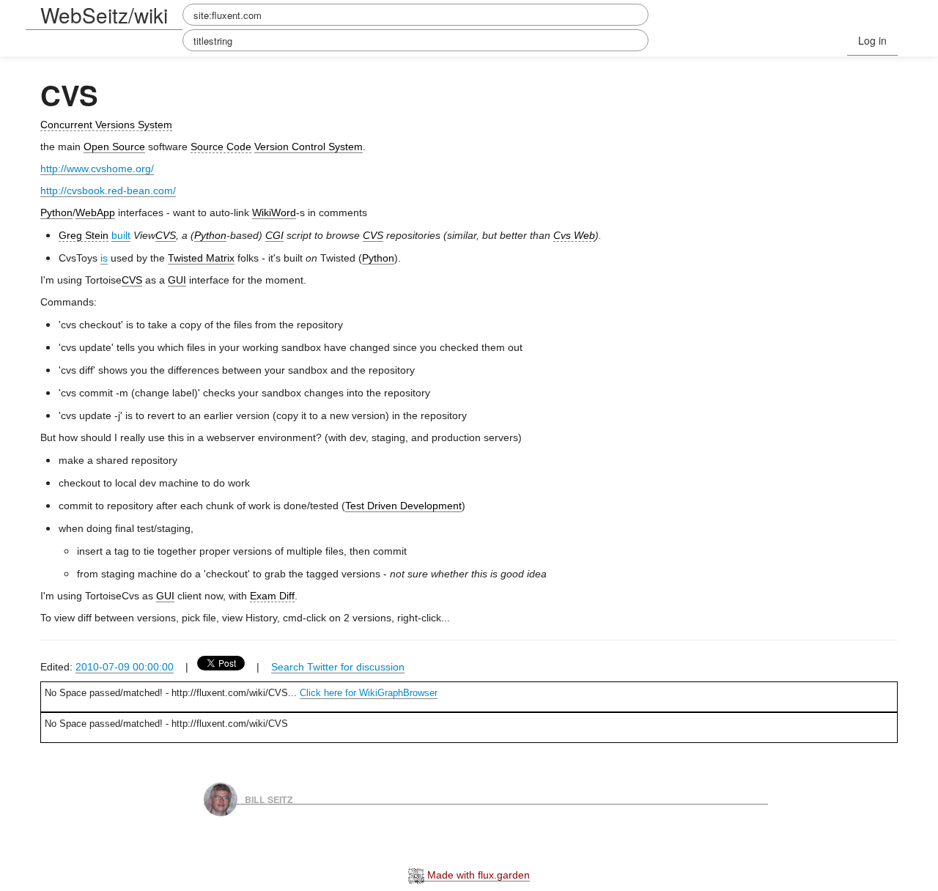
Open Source (114, 146)
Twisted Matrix (201, 258)
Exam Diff (272, 596)
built (120, 235)
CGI (274, 235)
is (104, 258)
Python (56, 212)
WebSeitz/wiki (104, 14)
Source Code (221, 146)
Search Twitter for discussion (338, 667)
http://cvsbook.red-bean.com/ (108, 190)
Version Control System (308, 146)
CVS (165, 235)
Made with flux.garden (477, 875)
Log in (872, 40)
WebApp (95, 212)
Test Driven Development (403, 505)
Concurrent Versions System (106, 124)
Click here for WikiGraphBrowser (368, 692)
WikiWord (274, 212)
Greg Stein (83, 235)
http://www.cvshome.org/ (97, 168)
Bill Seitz (269, 799)
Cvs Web (574, 235)
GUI (177, 280)
